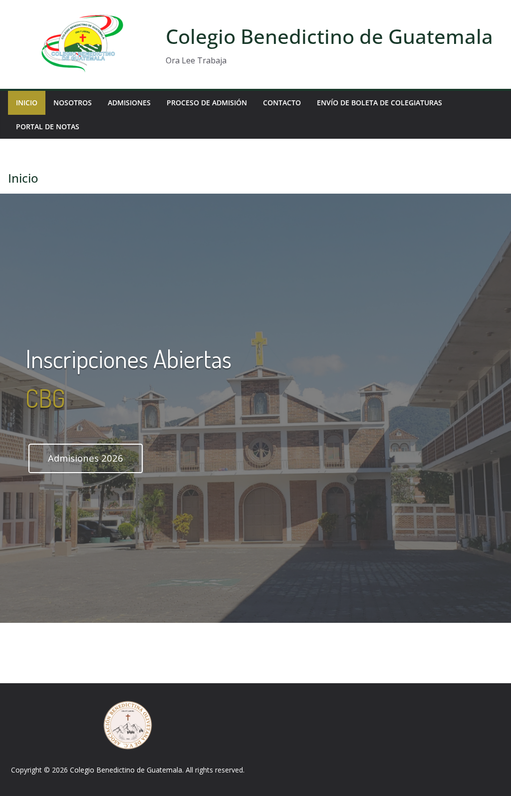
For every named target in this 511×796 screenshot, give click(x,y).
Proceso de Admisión (207, 102)
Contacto (282, 102)
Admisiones (129, 102)
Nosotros (72, 102)
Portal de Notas (47, 126)
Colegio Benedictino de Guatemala (329, 36)
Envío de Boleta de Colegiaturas (379, 102)
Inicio (26, 102)
